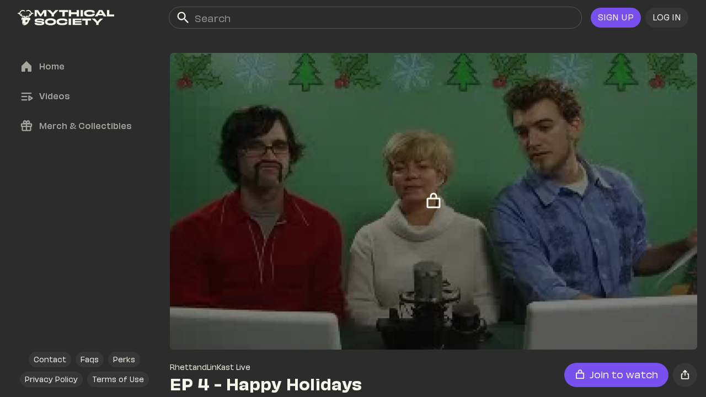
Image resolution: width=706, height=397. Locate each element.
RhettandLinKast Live (210, 367)
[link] (66, 17)
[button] (666, 18)
